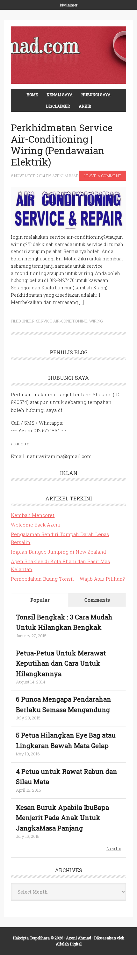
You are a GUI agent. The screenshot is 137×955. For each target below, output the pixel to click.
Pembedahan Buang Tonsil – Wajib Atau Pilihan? (68, 579)
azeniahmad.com (68, 55)
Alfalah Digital (69, 943)
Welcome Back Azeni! (36, 524)
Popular (40, 600)
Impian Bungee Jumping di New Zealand (58, 551)
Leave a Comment (102, 175)
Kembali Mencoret (32, 515)
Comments (97, 600)
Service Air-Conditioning (61, 320)
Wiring (96, 320)
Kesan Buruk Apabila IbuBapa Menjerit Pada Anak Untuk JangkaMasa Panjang (62, 817)
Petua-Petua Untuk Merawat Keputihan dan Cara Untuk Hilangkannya (61, 663)
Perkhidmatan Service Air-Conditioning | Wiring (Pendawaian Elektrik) (61, 144)
